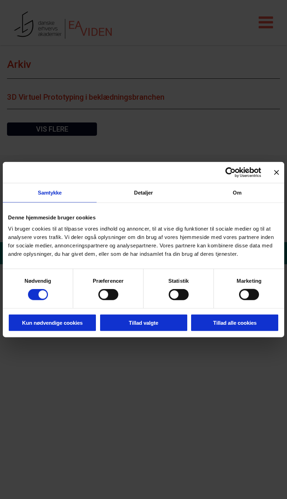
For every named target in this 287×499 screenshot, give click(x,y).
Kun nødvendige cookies (52, 322)
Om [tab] (237, 193)
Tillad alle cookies (235, 322)
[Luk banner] (276, 172)
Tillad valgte (143, 322)
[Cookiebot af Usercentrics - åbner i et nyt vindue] (230, 172)
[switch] (108, 294)
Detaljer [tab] (143, 193)
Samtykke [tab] (50, 193)
